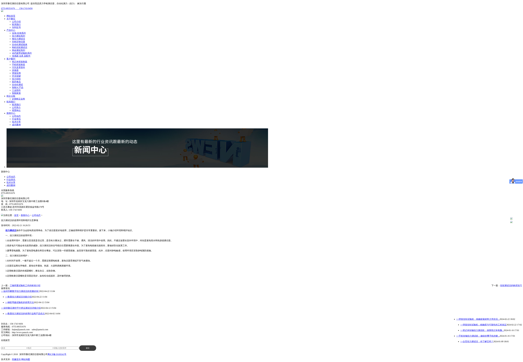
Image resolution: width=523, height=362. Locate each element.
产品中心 (11, 30)
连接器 (15, 70)
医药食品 (16, 82)
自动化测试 (17, 84)
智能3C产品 (17, 87)
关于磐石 (11, 19)
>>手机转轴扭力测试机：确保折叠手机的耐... (478, 336)
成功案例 (16, 124)
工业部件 (16, 90)
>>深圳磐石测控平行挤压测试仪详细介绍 (21, 308)
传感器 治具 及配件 (21, 56)
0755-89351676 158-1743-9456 (17, 8)
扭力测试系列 (18, 36)
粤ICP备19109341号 (57, 354)
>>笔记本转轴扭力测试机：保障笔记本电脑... (482, 330)
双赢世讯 (16, 359)
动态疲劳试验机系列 (22, 53)
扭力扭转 (16, 79)
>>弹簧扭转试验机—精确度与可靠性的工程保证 (483, 325)
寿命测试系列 (18, 50)
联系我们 (16, 24)
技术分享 (16, 122)
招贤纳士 (16, 110)
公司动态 (16, 116)
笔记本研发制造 (19, 62)
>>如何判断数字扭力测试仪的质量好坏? (20, 291)
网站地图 (25, 359)
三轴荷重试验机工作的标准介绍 (25, 285)
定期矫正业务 (18, 99)
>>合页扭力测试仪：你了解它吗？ (476, 341)
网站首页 (11, 16)
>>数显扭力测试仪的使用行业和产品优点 (25, 313)
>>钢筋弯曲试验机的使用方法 (19, 302)
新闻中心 (11, 113)
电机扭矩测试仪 (19, 47)
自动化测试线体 (19, 44)
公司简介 (16, 107)
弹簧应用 (16, 73)
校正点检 (11, 96)
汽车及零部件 (18, 67)
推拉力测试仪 (18, 39)
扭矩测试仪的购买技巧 (511, 285)
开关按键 (16, 76)
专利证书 (16, 27)
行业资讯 (16, 119)
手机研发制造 (18, 64)
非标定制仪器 (18, 41)
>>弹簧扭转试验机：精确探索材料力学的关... (478, 319)
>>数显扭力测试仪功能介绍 (18, 297)
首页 (16, 215)
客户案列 (11, 59)
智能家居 (16, 93)
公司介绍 (16, 21)
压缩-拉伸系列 (19, 33)
